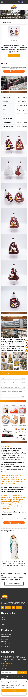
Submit (13, 401)
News (2, 622)
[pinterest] (2, 607)
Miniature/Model (6, 646)
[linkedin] (13, 607)
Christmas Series (17, 17)
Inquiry (14, 55)
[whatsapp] (20, 607)
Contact (3, 624)
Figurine (3, 641)
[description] (5, 597)
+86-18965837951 (8, 663)
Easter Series (4, 639)
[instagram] (6, 607)
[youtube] (9, 607)
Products (9, 17)
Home (4, 17)
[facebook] (17, 607)
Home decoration (6, 644)
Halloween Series (6, 636)
